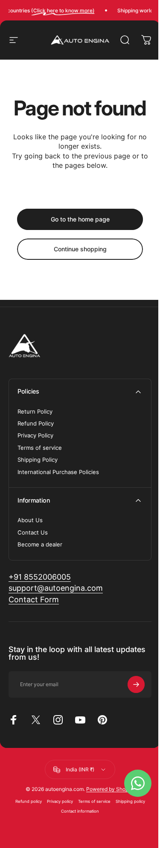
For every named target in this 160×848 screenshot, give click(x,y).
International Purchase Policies (58, 472)
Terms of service (39, 447)
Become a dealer (39, 544)
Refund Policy (35, 423)
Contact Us (32, 532)
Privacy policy (60, 801)
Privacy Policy (35, 435)
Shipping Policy (37, 459)
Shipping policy (130, 801)
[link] (40, 577)
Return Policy (34, 411)
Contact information (80, 811)
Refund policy (28, 801)
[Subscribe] (136, 684)
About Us (30, 520)
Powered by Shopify (110, 789)
